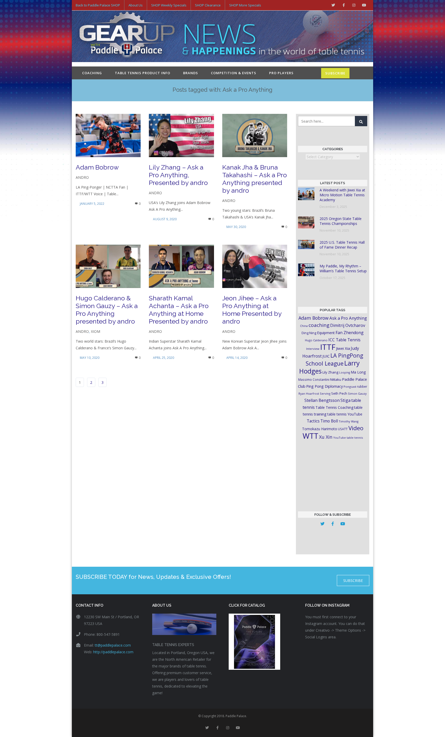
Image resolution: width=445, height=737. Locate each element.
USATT (343, 429)
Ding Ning (309, 333)
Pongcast (350, 386)
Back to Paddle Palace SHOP (98, 5)
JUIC (326, 356)
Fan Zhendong (350, 332)
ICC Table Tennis (344, 340)
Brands (190, 73)
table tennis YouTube (344, 414)
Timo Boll (329, 421)
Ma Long (358, 372)
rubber (362, 386)
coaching (319, 325)
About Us (136, 5)
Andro (82, 177)
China (304, 326)
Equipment (326, 332)
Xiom (95, 331)
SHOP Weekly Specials (168, 5)
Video (355, 428)
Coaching (92, 73)
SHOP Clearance (208, 5)
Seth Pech (339, 393)
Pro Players (281, 73)
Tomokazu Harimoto (319, 428)
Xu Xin (325, 437)
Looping (344, 372)
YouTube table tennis (348, 437)
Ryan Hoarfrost (308, 393)
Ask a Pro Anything (348, 318)
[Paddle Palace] (127, 37)
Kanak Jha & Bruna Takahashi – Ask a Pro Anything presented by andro (254, 178)
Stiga (345, 400)
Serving (325, 393)
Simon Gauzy (357, 393)
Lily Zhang (330, 372)
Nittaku (335, 379)
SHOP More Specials (245, 5)
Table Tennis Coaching (334, 407)
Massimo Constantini (313, 379)
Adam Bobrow (97, 167)
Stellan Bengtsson (322, 400)
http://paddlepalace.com (113, 651)
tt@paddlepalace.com (113, 645)
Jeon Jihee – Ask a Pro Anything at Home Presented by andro (251, 309)
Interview (312, 349)
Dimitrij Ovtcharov (347, 325)
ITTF (327, 347)
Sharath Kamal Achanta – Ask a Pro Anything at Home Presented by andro (179, 309)
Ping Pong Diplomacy (324, 386)
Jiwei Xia (343, 348)
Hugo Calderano (316, 340)
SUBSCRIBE (335, 73)
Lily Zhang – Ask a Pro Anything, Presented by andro (178, 175)
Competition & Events (233, 73)
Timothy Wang (348, 421)
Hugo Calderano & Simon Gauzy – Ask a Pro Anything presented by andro (107, 309)
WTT (310, 436)
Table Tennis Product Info (142, 73)
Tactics (313, 421)
